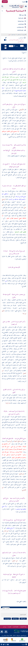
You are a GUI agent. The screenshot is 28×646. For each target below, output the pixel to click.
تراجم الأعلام (20, 30)
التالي (4, 608)
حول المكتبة (21, 21)
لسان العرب (19, 35)
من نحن (4, 626)
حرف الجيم (13, 35)
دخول (4, 1)
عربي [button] (24, 1)
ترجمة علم (15, 618)
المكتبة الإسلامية (15, 11)
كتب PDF (21, 15)
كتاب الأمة (20, 18)
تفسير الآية (23, 618)
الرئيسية (23, 35)
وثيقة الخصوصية (23, 626)
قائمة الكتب (21, 24)
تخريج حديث (7, 618)
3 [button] (22, 46)
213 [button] (12, 46)
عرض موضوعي (20, 27)
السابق (7, 608)
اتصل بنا (9, 626)
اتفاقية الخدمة (15, 626)
